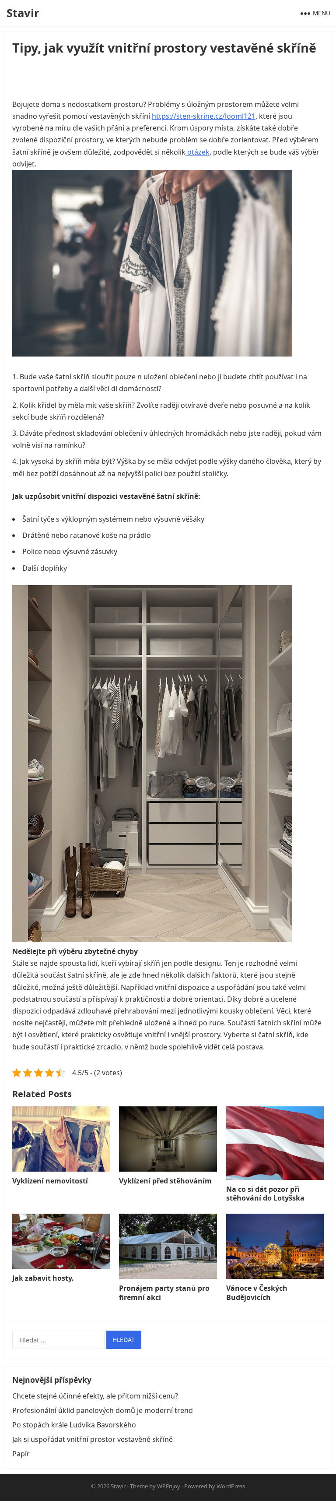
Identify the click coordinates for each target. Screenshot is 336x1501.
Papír (21, 1454)
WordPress (231, 1486)
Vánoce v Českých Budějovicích (256, 1292)
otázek (198, 152)
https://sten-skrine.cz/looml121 (204, 116)
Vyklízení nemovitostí (50, 1181)
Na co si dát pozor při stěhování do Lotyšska (265, 1193)
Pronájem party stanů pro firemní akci (164, 1292)
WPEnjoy (168, 1486)
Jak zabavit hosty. (43, 1278)
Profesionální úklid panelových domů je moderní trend (102, 1410)
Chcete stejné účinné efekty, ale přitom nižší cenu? (95, 1396)
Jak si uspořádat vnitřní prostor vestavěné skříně (92, 1439)
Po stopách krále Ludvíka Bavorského (74, 1425)
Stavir (23, 13)
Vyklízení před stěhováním (165, 1181)
